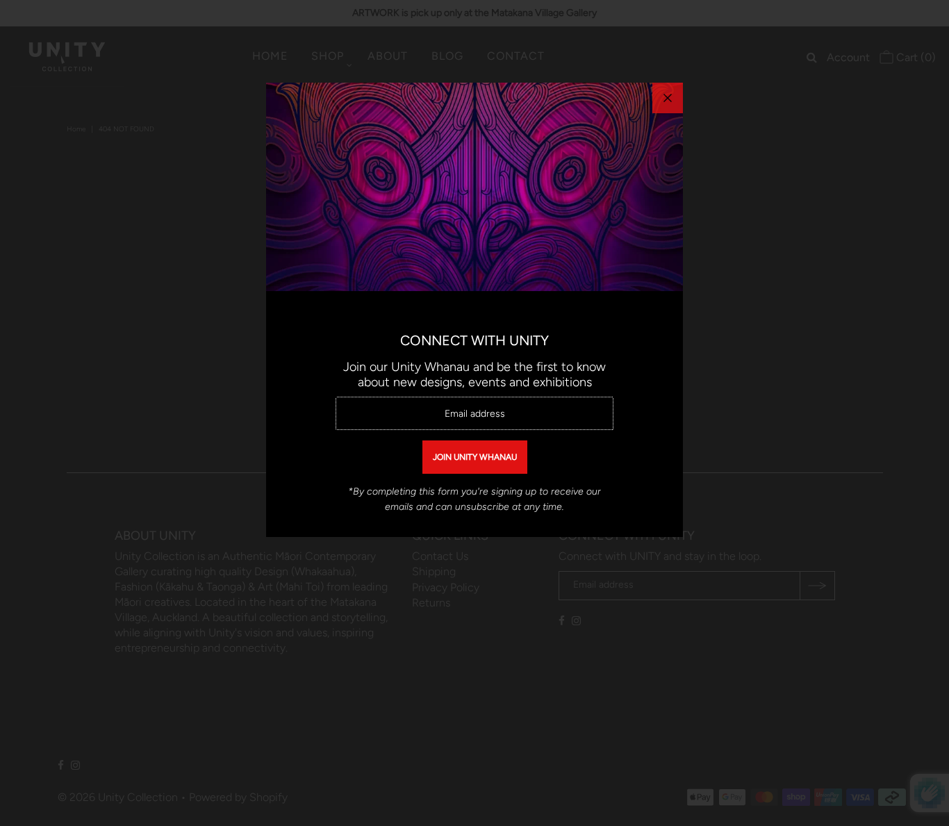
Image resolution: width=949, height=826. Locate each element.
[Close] (667, 98)
